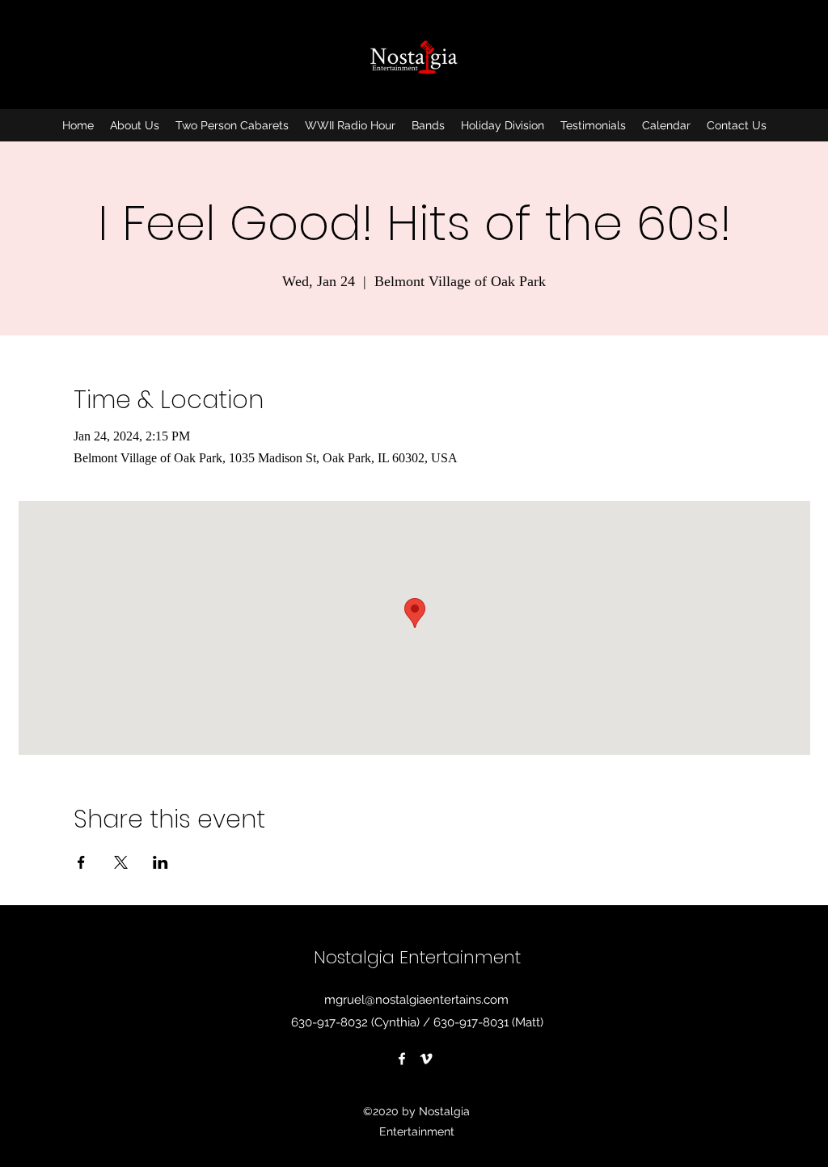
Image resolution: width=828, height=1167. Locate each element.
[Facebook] (402, 1059)
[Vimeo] (426, 1059)
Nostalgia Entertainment (417, 957)
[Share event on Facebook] (81, 862)
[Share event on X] (121, 862)
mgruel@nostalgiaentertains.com (416, 999)
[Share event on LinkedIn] (160, 862)
